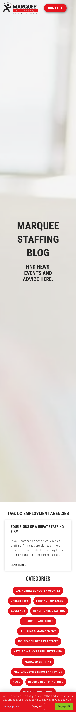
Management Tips (38, 661)
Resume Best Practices (45, 682)
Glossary (18, 611)
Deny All (37, 706)
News (16, 682)
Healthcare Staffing (49, 611)
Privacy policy (11, 706)
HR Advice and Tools (38, 621)
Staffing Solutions (38, 692)
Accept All (63, 706)
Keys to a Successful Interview (38, 651)
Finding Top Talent (50, 601)
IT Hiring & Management (38, 631)
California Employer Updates (38, 590)
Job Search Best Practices (38, 641)
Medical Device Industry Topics (38, 671)
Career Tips (20, 601)
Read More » (19, 565)
